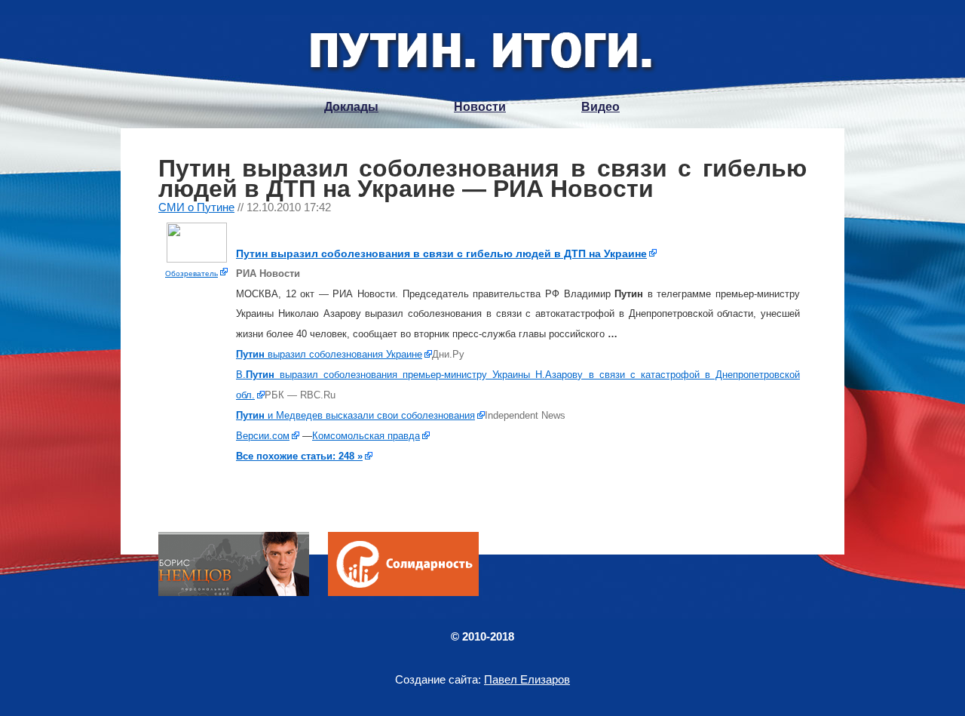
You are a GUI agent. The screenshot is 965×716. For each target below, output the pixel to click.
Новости (480, 106)
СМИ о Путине (196, 207)
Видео (600, 106)
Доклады (351, 106)
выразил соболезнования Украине (329, 354)
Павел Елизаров (527, 679)
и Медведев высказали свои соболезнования (355, 415)
